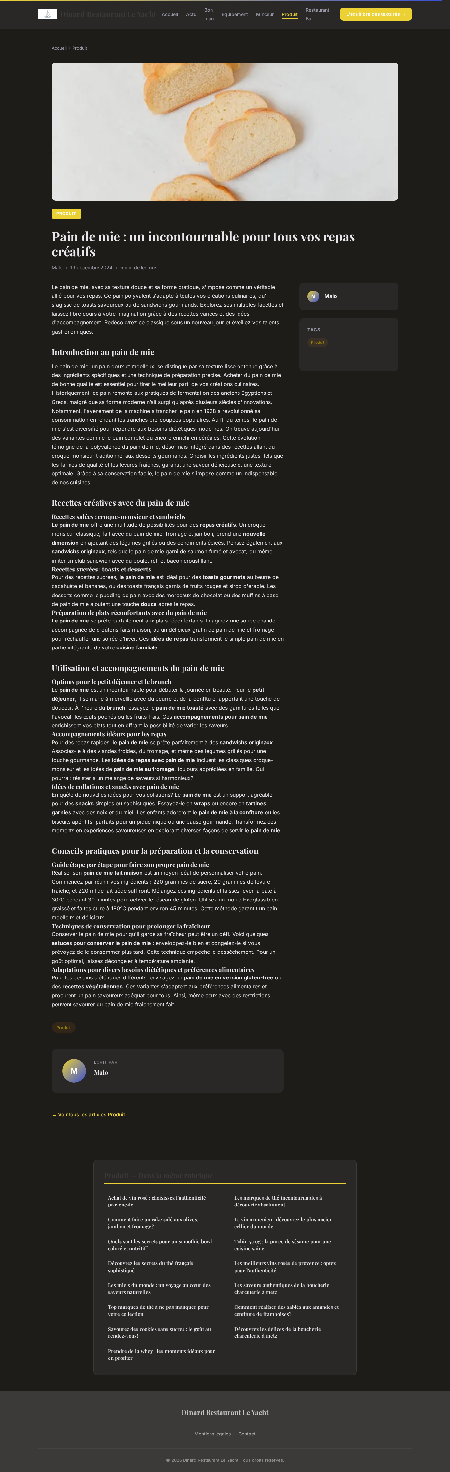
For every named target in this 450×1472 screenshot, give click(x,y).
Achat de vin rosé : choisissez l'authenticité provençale (157, 1201)
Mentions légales (212, 1433)
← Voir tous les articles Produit (88, 1114)
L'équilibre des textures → (376, 14)
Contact (247, 1433)
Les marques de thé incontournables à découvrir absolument (278, 1201)
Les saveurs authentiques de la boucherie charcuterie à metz (281, 1288)
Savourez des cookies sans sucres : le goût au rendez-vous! (159, 1332)
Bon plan (209, 14)
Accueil (170, 14)
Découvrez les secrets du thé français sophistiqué (150, 1266)
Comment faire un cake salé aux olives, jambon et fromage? (153, 1223)
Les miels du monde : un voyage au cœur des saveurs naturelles (159, 1288)
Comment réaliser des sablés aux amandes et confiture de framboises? (286, 1310)
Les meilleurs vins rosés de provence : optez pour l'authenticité (285, 1266)
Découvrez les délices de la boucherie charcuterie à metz (277, 1332)
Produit (290, 14)
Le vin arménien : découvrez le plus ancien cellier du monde (283, 1223)
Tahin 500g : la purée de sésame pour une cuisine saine (282, 1245)
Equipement (235, 14)
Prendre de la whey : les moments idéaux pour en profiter (161, 1354)
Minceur (265, 14)
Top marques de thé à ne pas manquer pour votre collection (158, 1310)
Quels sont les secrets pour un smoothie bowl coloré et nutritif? (160, 1245)
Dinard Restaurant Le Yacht (105, 14)
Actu (191, 14)
